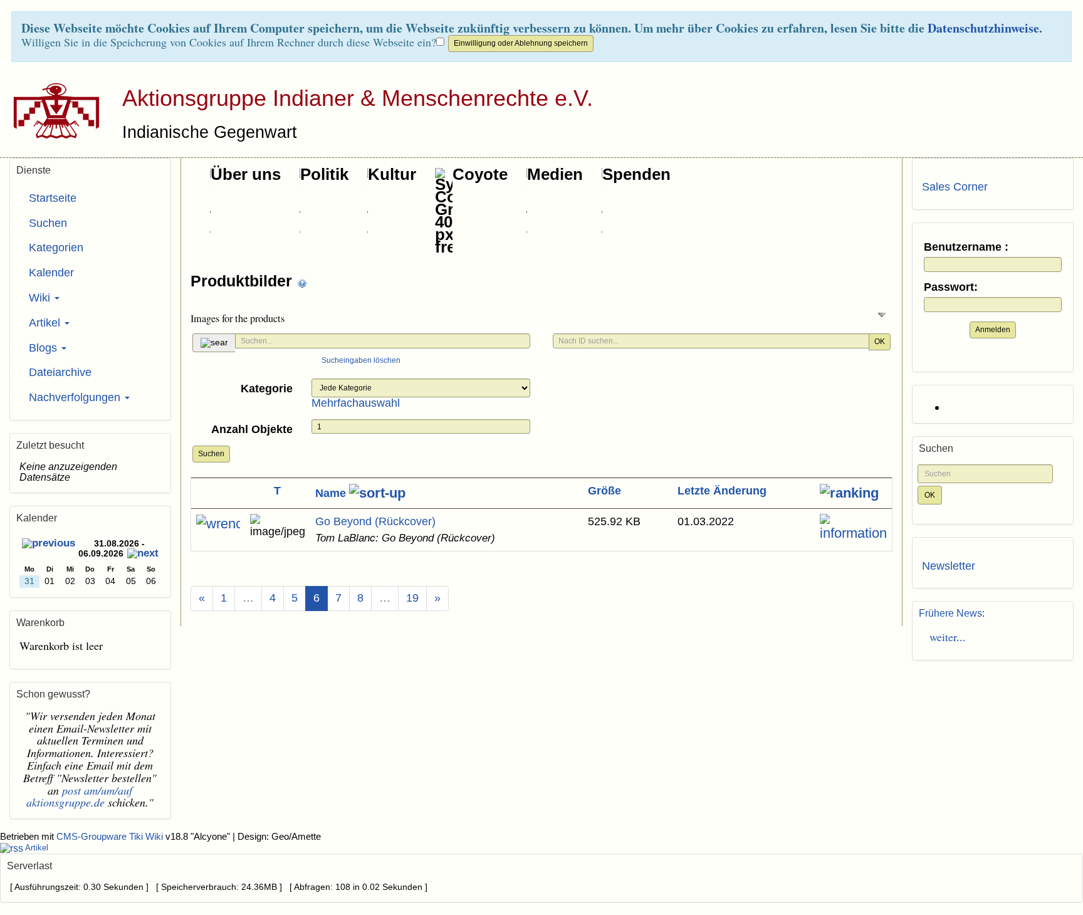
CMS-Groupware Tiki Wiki (110, 837)
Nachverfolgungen (76, 397)
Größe (604, 490)
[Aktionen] (218, 524)
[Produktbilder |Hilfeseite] (302, 282)
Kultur (392, 174)
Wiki (41, 297)
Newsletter (948, 566)
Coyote (480, 174)
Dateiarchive (60, 372)
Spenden (636, 174)
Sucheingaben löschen (361, 360)
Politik (324, 174)
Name (332, 493)
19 (412, 598)
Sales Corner (955, 186)
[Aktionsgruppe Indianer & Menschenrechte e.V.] (51, 110)
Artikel (46, 322)
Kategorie (267, 388)
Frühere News (950, 613)
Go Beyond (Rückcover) (375, 521)
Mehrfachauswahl (355, 403)
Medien (555, 174)
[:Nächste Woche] (143, 555)
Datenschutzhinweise (983, 28)
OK (879, 341)
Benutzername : (966, 247)
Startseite (52, 198)
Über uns (246, 174)
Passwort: (951, 287)
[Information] (853, 528)
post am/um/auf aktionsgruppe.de (79, 796)
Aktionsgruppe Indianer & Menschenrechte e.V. (357, 98)
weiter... (944, 636)
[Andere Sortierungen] (849, 493)
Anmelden (992, 329)
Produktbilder (243, 281)
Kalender (51, 272)
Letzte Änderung (722, 490)
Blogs (44, 348)
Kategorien (56, 247)
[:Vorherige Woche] (48, 545)
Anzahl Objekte (252, 429)
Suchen (211, 453)
